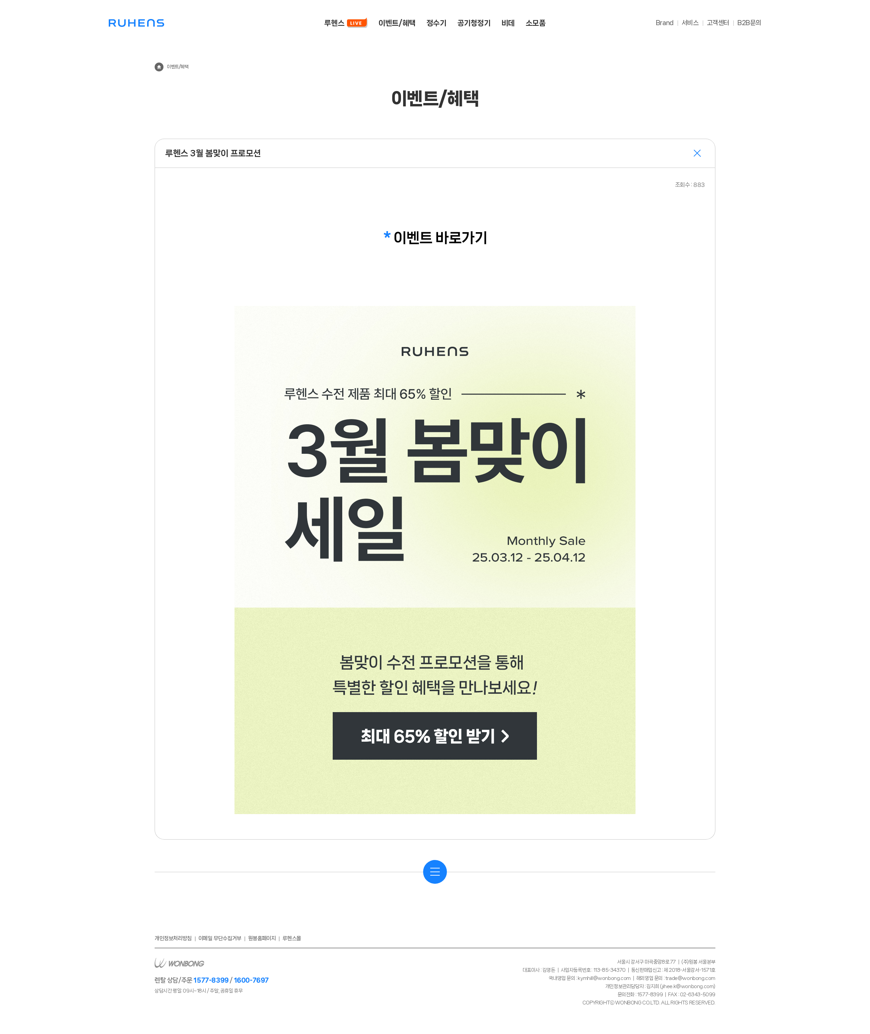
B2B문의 (749, 22)
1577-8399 (210, 980)
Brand (665, 22)
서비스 (690, 22)
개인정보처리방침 (173, 938)
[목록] (435, 872)
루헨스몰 (291, 938)
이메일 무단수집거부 (219, 938)
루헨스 (136, 23)
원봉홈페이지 (262, 938)
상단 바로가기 (849, 1011)
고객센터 (718, 22)
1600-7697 (251, 980)
